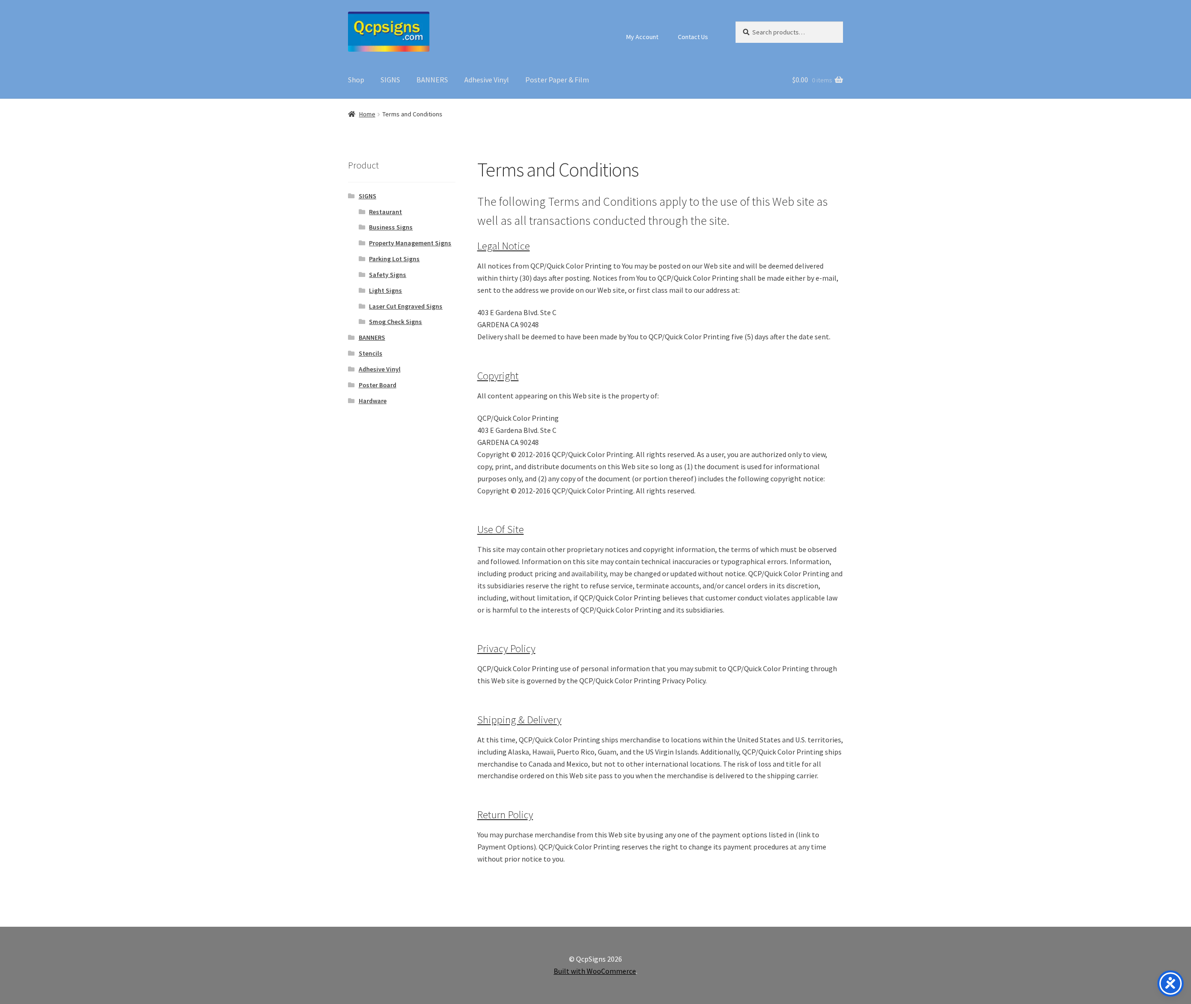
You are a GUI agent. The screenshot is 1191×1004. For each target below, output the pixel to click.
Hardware (373, 401)
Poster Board (377, 385)
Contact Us (693, 37)
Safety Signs (387, 274)
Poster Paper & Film (557, 79)
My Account (642, 37)
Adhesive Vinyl (486, 79)
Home (367, 114)
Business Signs (391, 227)
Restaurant (385, 212)
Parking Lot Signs (394, 259)
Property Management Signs (410, 243)
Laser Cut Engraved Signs (405, 306)
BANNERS (432, 79)
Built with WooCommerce (595, 971)
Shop (356, 79)
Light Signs (385, 290)
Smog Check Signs (395, 321)
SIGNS (390, 79)
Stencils (370, 353)
